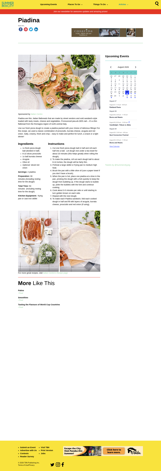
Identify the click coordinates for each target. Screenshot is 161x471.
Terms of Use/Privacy (26, 465)
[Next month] (135, 67)
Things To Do (99, 4)
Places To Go (74, 4)
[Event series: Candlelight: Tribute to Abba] (129, 122)
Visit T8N (45, 447)
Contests (24, 453)
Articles (122, 4)
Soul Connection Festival (119, 135)
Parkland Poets (115, 107)
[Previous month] (111, 67)
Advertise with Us (28, 450)
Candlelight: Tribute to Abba (120, 125)
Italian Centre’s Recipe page (55, 273)
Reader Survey (27, 456)
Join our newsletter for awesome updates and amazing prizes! (80, 11)
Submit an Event (28, 447)
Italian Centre (36, 114)
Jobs (43, 453)
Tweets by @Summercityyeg (117, 165)
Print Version (47, 450)
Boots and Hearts (116, 117)
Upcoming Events (48, 4)
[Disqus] (59, 341)
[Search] (157, 4)
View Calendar (115, 146)
